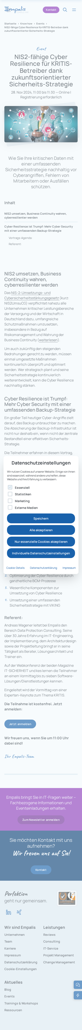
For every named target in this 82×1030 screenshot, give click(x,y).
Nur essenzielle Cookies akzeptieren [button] (41, 541)
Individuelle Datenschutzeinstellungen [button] (41, 553)
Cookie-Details (15, 568)
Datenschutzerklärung (43, 568)
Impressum (69, 568)
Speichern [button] (41, 518)
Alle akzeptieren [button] (41, 530)
